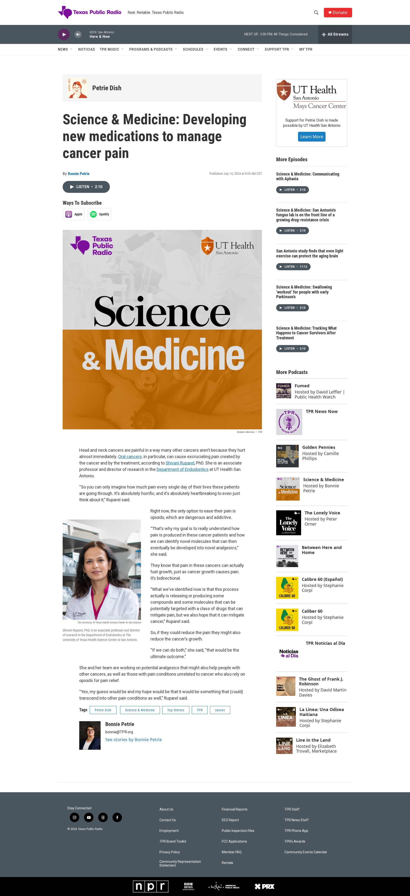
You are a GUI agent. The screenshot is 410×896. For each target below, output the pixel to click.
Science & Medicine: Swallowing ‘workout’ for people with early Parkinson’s (304, 291)
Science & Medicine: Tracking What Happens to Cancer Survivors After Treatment (306, 333)
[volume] (78, 34)
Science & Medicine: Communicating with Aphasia (307, 176)
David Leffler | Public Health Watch (320, 394)
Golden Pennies (318, 447)
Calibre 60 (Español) (322, 579)
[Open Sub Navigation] (72, 49)
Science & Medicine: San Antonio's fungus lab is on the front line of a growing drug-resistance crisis (306, 215)
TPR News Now (322, 411)
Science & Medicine (140, 710)
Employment (169, 831)
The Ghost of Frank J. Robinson (321, 681)
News (63, 49)
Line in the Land (313, 740)
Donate (340, 12)
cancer (220, 710)
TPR (200, 710)
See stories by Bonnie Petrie (133, 739)
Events (221, 49)
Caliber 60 (312, 611)
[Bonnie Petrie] (90, 735)
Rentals (227, 863)
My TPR (305, 49)
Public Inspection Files (238, 831)
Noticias (86, 49)
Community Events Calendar (305, 852)
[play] (64, 34)
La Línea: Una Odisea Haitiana (321, 711)
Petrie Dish (106, 88)
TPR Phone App (296, 831)
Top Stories (175, 710)
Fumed (302, 386)
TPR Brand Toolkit (172, 841)
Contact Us (167, 820)
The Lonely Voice (322, 513)
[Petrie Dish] (77, 88)
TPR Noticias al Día (325, 643)
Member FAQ (232, 852)
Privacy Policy (169, 852)
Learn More (311, 136)
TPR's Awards (294, 841)
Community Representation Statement (180, 863)
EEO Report (230, 820)
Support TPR (277, 49)
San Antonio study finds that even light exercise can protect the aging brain (309, 253)
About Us (166, 809)
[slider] (85, 34)
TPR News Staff (296, 820)
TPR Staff (292, 809)
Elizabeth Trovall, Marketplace (316, 748)
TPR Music (109, 49)
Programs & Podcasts (151, 49)
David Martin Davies (322, 692)
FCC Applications (234, 841)
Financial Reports (234, 809)
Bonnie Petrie (78, 173)
